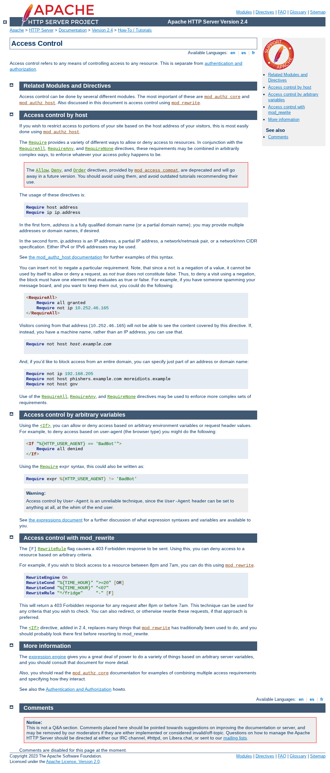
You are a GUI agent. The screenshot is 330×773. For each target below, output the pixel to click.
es (243, 52)
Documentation (73, 30)
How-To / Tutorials (135, 30)
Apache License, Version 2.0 (73, 761)
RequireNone (99, 148)
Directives (265, 12)
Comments (278, 136)
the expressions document (55, 519)
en (233, 52)
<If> (45, 425)
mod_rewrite (185, 102)
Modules (244, 12)
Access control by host (289, 87)
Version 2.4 (102, 30)
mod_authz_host (37, 102)
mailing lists (235, 737)
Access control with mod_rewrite (286, 109)
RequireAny (60, 148)
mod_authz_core (222, 96)
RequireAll (32, 148)
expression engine (47, 656)
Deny (56, 170)
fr (253, 52)
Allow (42, 170)
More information (283, 119)
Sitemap (317, 12)
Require (38, 142)
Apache (17, 30)
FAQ (282, 12)
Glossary (298, 12)
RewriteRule (52, 548)
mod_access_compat (156, 170)
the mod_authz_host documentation (65, 257)
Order (79, 170)
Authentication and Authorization (79, 689)
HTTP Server (41, 30)
